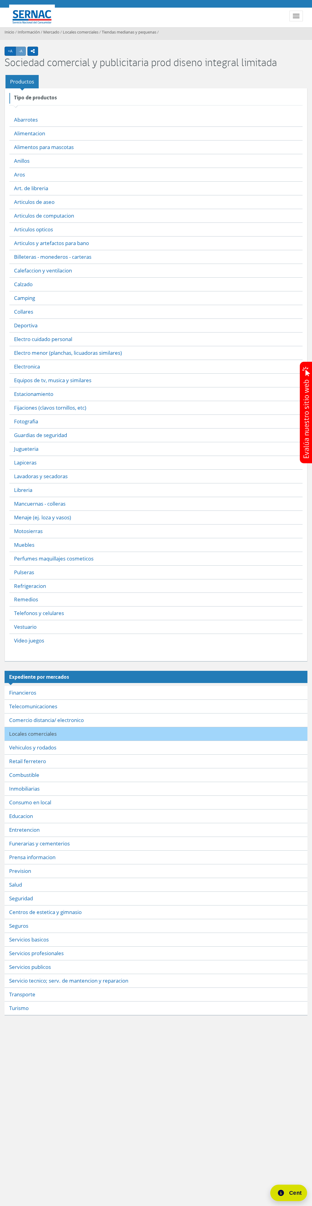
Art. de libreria (31, 188)
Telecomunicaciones (33, 706)
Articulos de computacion (44, 215)
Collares (23, 311)
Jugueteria (26, 448)
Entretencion (24, 829)
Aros (19, 174)
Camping (24, 297)
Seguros (18, 925)
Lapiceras (25, 462)
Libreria (23, 489)
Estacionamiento (33, 393)
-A (22, 51)
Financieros (22, 692)
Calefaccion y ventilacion (43, 270)
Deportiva (25, 325)
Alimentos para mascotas (44, 147)
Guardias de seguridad (40, 435)
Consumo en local (30, 802)
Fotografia (26, 421)
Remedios (26, 599)
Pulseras (24, 572)
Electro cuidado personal (43, 339)
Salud (15, 884)
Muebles (24, 544)
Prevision (20, 870)
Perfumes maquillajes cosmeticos (54, 558)
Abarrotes (26, 119)
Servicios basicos (29, 939)
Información (29, 32)
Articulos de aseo (34, 201)
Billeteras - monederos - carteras (52, 256)
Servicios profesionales (36, 953)
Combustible (24, 774)
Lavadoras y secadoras (41, 476)
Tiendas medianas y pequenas (129, 32)
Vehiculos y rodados (32, 747)
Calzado (23, 284)
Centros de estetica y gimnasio (45, 912)
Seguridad (21, 898)
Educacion (21, 816)
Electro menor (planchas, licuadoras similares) (68, 352)
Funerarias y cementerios (39, 843)
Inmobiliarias (24, 788)
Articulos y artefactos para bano (51, 243)
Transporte (22, 994)
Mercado (51, 32)
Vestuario (25, 626)
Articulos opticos (33, 229)
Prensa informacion (32, 857)
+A (12, 51)
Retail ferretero (27, 761)
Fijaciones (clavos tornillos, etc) (50, 407)
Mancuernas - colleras (40, 503)
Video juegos (29, 640)
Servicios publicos (30, 966)
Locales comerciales (80, 32)
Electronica (27, 366)
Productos (22, 81)
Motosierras (28, 531)
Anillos (22, 160)
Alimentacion (29, 133)
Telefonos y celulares (39, 613)
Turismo (19, 1008)
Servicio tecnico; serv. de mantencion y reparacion (68, 980)
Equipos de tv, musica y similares (52, 380)
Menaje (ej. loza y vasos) (42, 517)
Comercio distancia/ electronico (46, 720)
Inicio (9, 32)
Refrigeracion (30, 585)
